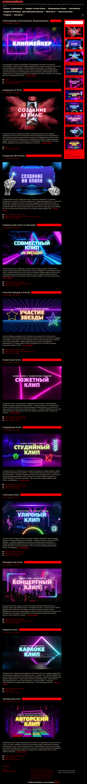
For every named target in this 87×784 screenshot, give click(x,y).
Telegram (7, 15)
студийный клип (9, 486)
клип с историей (9, 418)
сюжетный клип (21, 418)
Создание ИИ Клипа (14, 155)
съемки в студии (21, 486)
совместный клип (25, 283)
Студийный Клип (12, 427)
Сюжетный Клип (12, 360)
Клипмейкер (13, 1)
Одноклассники (65, 12)
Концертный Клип (13, 562)
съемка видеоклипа (19, 81)
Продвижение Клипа (57, 8)
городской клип (9, 553)
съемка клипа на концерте (25, 621)
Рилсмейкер (74, 8)
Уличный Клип (11, 494)
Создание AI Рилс (12, 90)
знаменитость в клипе (11, 351)
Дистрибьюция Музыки (32, 12)
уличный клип (20, 553)
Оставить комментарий (11, 83)
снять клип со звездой (11, 283)
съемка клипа (30, 81)
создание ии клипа (10, 216)
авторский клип (9, 757)
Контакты (18, 15)
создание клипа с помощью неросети (29, 216)
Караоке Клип (10, 629)
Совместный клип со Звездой (19, 225)
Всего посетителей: (64, 772)
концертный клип (10, 621)
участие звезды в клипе (27, 351)
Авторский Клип (12, 699)
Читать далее (31, 75)
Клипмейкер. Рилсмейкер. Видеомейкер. (26, 20)
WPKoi (57, 782)
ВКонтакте (50, 12)
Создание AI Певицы (12, 12)
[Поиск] (82, 15)
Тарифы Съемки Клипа (35, 8)
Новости (7, 79)
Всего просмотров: (64, 770)
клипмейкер (8, 81)
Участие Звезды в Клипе (16, 292)
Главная (6, 8)
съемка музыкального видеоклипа (47, 81)
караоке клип (8, 690)
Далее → (8, 766)
